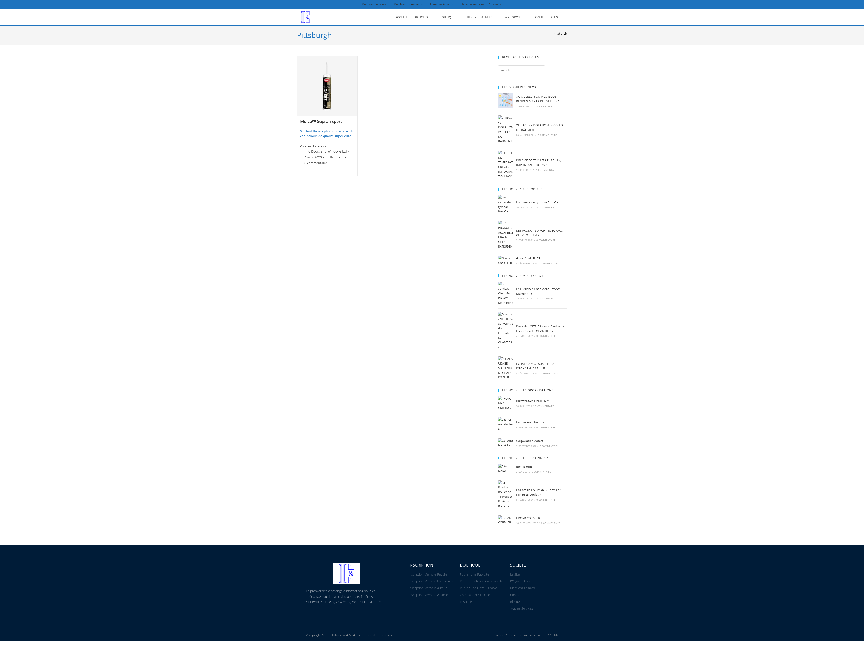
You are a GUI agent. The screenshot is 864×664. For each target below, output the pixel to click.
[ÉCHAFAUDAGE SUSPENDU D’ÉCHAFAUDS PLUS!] (505, 368)
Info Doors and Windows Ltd (325, 151)
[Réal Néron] (505, 468)
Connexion (495, 4)
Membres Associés (472, 4)
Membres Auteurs (441, 4)
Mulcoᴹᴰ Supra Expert (321, 121)
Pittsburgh (560, 34)
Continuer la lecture (314, 146)
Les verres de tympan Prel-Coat (538, 202)
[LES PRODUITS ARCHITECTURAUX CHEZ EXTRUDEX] (505, 235)
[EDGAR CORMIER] (505, 520)
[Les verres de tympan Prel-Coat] (505, 204)
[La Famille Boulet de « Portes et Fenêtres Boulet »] (505, 494)
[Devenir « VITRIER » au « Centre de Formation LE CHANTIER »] (505, 330)
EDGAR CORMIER (528, 518)
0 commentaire (315, 163)
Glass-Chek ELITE (528, 258)
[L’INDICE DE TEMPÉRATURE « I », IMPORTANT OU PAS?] (505, 165)
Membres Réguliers (374, 4)
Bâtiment (337, 157)
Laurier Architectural (530, 422)
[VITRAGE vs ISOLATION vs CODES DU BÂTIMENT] (505, 129)
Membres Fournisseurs (408, 4)
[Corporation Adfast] (505, 443)
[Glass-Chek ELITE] (505, 260)
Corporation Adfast (529, 441)
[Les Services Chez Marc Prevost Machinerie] (505, 293)
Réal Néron (524, 467)
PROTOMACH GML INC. (532, 401)
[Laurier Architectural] (505, 424)
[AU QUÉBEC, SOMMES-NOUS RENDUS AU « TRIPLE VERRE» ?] (505, 100)
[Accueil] (547, 34)
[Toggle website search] (565, 17)
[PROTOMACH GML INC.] (505, 403)
